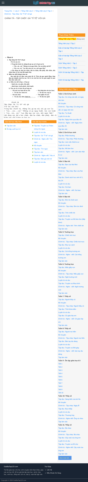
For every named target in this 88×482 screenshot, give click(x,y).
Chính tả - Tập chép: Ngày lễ (68, 405)
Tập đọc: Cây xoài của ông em (69, 438)
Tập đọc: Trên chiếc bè (66, 213)
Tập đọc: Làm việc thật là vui (68, 142)
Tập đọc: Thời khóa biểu (67, 309)
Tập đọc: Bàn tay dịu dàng (67, 341)
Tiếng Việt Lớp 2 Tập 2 (66, 43)
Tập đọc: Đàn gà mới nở (43, 159)
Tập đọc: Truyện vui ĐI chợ (68, 444)
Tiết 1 (60, 364)
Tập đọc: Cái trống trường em (69, 251)
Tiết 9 (60, 389)
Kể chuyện (38, 145)
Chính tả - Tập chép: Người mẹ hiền (71, 338)
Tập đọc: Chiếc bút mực (67, 235)
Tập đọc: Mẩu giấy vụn (66, 267)
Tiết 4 (60, 373)
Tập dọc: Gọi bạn (64, 187)
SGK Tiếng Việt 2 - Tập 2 (67, 68)
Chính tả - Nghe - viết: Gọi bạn (69, 190)
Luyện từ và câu (40, 132)
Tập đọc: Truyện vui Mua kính (69, 283)
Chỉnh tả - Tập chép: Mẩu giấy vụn (70, 274)
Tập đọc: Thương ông (66, 415)
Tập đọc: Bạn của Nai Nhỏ (67, 164)
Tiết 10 (60, 393)
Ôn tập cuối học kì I (14, 129)
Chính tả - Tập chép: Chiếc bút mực (71, 242)
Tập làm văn (11, 126)
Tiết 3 (60, 370)
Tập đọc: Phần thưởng (66, 135)
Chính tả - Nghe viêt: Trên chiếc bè (71, 225)
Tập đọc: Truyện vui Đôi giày (68, 348)
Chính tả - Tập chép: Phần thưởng (70, 139)
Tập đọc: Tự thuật (64, 113)
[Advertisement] (30, 37)
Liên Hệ (49, 470)
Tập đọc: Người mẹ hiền (67, 332)
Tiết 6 (60, 380)
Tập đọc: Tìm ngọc (41, 149)
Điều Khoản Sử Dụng (54, 473)
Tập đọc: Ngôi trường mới (67, 277)
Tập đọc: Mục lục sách (66, 245)
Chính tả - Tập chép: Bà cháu (69, 434)
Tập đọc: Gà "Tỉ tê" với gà (43, 135)
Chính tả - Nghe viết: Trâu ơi (44, 155)
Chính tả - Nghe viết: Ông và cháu (70, 418)
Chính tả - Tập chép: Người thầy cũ (71, 306)
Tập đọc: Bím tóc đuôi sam (68, 200)
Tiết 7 (60, 383)
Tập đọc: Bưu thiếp (65, 409)
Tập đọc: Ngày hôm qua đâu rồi (69, 119)
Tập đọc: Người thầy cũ (66, 299)
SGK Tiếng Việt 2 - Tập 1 (67, 63)
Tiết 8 (60, 386)
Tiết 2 (60, 367)
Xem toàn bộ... (65, 458)
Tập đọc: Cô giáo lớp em (67, 315)
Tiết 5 (60, 377)
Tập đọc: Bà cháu (64, 428)
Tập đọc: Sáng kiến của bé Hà (69, 399)
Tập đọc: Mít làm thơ (65, 148)
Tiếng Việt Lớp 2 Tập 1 (67, 39)
